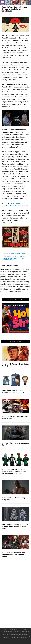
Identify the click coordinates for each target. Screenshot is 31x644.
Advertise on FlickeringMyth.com (19, 616)
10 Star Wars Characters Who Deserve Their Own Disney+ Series (13, 554)
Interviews (19, 584)
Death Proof (14, 256)
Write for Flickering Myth (19, 619)
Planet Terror (7, 258)
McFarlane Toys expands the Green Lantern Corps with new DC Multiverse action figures (14, 471)
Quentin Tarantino (18, 258)
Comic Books (19, 599)
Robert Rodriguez (8, 259)
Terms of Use (21, 636)
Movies (23, 253)
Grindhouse (22, 256)
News (5, 255)
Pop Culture (19, 590)
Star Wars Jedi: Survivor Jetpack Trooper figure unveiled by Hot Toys (15, 526)
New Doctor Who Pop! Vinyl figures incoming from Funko (13, 391)
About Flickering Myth (19, 613)
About (19, 611)
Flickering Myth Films (19, 608)
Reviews (19, 576)
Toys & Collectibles (19, 605)
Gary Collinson (15, 253)
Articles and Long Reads (19, 581)
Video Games (19, 602)
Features (19, 579)
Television (19, 596)
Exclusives (19, 587)
